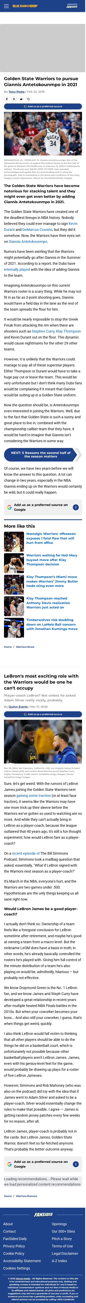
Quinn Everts (18, 707)
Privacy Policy (14, 1246)
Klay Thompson (68, 331)
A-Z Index (59, 1261)
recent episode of (26, 853)
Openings (59, 1224)
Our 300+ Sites (63, 1231)
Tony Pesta (17, 91)
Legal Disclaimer (65, 1253)
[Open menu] (6, 6)
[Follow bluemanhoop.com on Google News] (76, 507)
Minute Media (23, 1278)
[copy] (28, 99)
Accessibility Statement (22, 1261)
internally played (17, 269)
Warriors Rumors (26, 1196)
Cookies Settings (16, 1268)
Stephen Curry (43, 331)
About (8, 1224)
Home (8, 646)
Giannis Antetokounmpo (28, 241)
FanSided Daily (15, 1239)
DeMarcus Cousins (37, 229)
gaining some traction (33, 795)
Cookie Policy (13, 1253)
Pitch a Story (62, 1239)
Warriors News (25, 646)
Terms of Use (62, 1246)
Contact (9, 1231)
